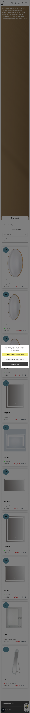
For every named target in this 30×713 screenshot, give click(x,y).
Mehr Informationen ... (15, 350)
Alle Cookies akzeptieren (15, 354)
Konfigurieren (15, 364)
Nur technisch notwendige (15, 359)
